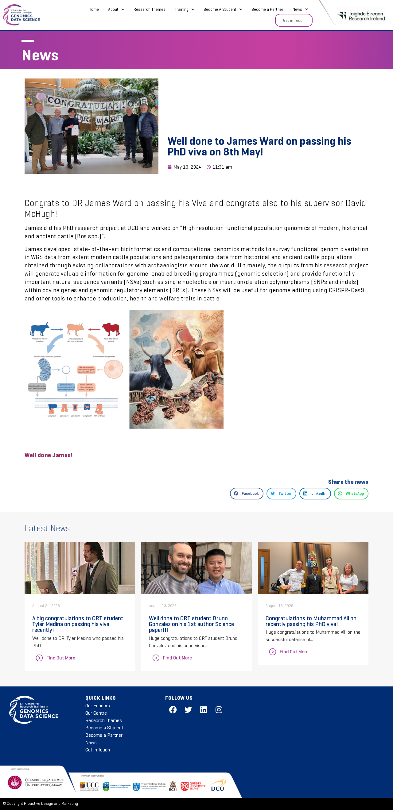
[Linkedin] (203, 709)
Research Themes (149, 9)
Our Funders (97, 706)
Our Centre (96, 713)
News (297, 9)
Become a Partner (267, 9)
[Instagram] (219, 709)
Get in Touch (97, 750)
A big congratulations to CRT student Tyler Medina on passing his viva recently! (77, 623)
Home (94, 9)
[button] (246, 493)
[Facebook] (173, 709)
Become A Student (220, 9)
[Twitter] (188, 709)
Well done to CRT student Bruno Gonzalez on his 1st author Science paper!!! (191, 623)
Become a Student (104, 728)
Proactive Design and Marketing (51, 803)
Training (182, 9)
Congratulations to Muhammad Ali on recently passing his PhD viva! (311, 621)
